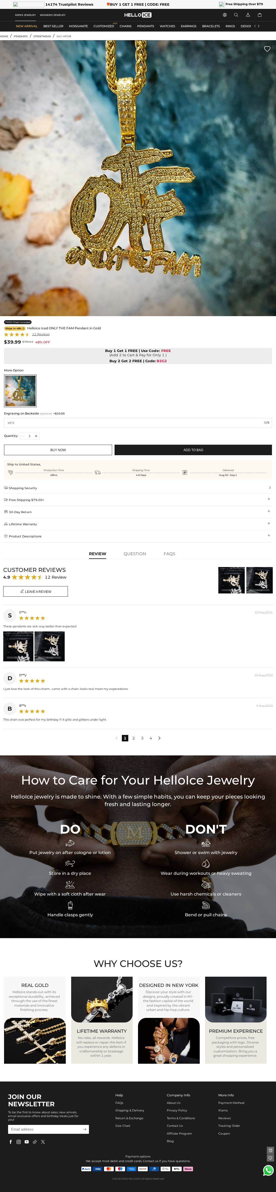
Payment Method (231, 1103)
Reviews (224, 1118)
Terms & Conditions (181, 1118)
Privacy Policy (177, 1110)
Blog (170, 1141)
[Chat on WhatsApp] (268, 1170)
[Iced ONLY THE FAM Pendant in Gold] (20, 391)
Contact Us (175, 1126)
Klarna (222, 1110)
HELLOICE (134, 1178)
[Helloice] (138, 15)
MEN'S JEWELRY (25, 14)
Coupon (224, 1133)
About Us (173, 1103)
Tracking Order (229, 1126)
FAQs (119, 1103)
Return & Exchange (129, 1118)
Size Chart (122, 1126)
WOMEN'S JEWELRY (52, 14)
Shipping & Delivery (129, 1110)
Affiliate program (179, 1133)
